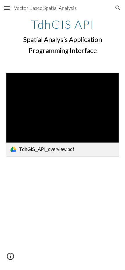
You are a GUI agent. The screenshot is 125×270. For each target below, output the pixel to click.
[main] (62, 37)
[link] (62, 114)
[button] (7, 8)
